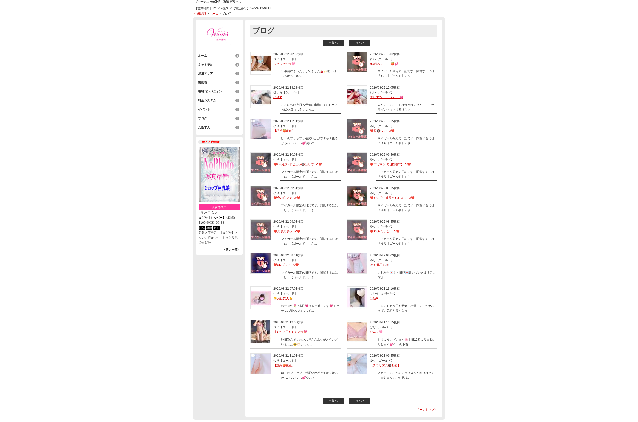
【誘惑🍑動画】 (284, 131)
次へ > (360, 43)
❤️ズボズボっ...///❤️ (286, 231)
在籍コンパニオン (210, 91)
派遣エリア (205, 73)
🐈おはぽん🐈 (283, 298)
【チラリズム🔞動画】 (385, 365)
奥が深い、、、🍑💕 (384, 64)
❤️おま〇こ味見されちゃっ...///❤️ (392, 198)
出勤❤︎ (277, 97)
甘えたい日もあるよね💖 (290, 332)
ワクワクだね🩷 (284, 64)
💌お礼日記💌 (379, 265)
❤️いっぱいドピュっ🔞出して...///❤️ (297, 164)
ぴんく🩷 (376, 332)
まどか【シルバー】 (212, 217)
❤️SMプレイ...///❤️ (286, 265)
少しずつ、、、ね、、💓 (386, 97)
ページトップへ (426, 409)
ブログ (202, 118)
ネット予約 (205, 64)
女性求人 (204, 127)
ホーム (214, 13)
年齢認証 (200, 13)
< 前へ (333, 43)
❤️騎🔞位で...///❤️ (382, 131)
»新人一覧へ (232, 249)
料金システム (207, 100)
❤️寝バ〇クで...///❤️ (286, 198)
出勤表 (202, 82)
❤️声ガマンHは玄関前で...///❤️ (390, 164)
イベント (204, 109)
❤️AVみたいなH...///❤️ (385, 231)
